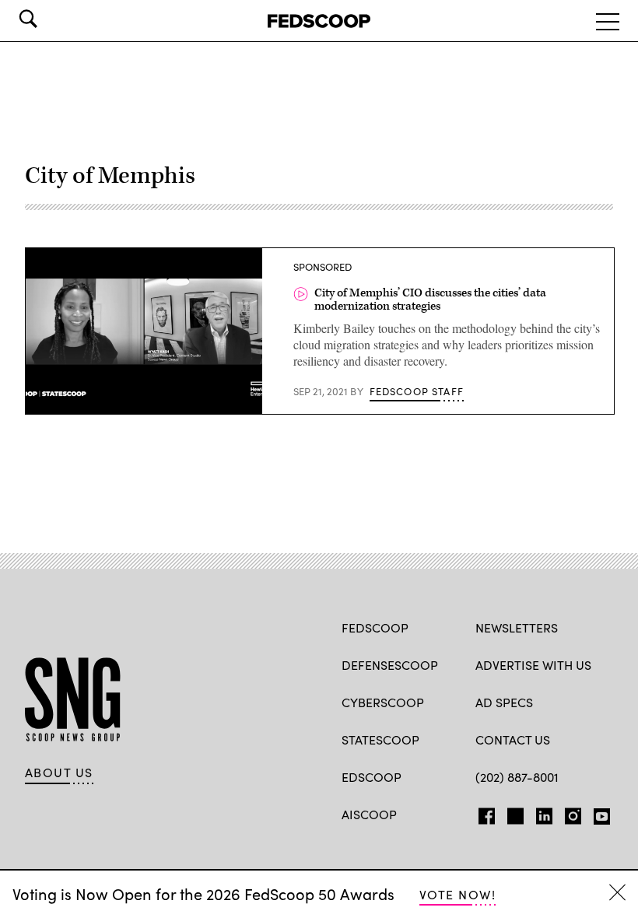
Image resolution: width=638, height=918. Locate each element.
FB (482, 813)
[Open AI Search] (50, 18)
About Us (59, 772)
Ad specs (504, 702)
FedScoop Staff (417, 391)
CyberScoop (383, 702)
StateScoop (380, 739)
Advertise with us (533, 665)
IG (568, 813)
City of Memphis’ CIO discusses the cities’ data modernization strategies (430, 300)
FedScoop (375, 627)
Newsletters (516, 627)
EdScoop (371, 777)
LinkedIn (544, 813)
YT (598, 813)
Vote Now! (457, 894)
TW (513, 813)
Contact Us (512, 739)
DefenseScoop (390, 665)
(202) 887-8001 (517, 777)
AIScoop (369, 814)
